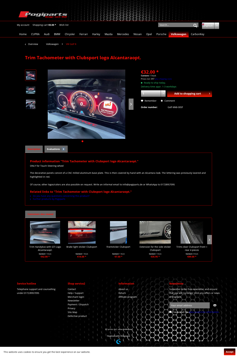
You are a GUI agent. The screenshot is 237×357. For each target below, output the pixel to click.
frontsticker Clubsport (118, 246)
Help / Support (76, 293)
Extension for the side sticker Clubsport (155, 248)
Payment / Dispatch (78, 304)
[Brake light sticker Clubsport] (82, 232)
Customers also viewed (40, 214)
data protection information (204, 312)
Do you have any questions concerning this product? (60, 195)
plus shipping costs (163, 78)
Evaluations (55, 149)
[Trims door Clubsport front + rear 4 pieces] (192, 232)
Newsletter (73, 300)
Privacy (71, 308)
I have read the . (196, 312)
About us (123, 289)
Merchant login (76, 296)
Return (122, 293)
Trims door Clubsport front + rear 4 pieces (191, 248)
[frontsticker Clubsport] (118, 232)
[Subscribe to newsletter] (215, 305)
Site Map (72, 312)
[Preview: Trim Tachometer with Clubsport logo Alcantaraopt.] (30, 75)
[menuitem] (23, 24)
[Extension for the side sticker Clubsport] (155, 232)
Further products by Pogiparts (48, 198)
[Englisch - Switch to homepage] (43, 15)
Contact (72, 289)
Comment (169, 100)
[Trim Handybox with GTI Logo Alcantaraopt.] (45, 232)
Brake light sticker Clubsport (81, 246)
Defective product (77, 316)
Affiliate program (127, 296)
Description (34, 149)
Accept (229, 351)
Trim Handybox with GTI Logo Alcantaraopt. (45, 248)
